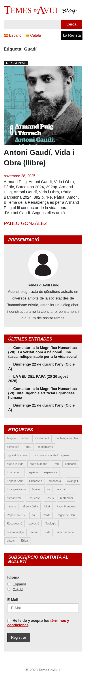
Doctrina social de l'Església (51, 455)
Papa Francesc (66, 506)
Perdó (46, 515)
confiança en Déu (67, 438)
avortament (42, 438)
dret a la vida (15, 464)
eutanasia (55, 481)
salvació (33, 523)
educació (71, 464)
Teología (50, 523)
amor (25, 438)
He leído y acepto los (38, 622)
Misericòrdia (30, 506)
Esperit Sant (15, 481)
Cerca (71, 24)
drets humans (38, 464)
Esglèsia (32, 472)
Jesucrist (34, 498)
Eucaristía (35, 481)
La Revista (72, 35)
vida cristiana (65, 532)
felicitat (61, 489)
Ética (24, 540)
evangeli (72, 481)
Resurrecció (14, 523)
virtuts (11, 540)
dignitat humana (17, 455)
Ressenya (16, 63)
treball (34, 532)
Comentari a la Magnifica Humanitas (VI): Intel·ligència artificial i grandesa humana (42, 393)
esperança (50, 472)
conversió (13, 446)
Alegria (11, 438)
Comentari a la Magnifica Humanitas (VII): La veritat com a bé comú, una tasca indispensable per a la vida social (42, 352)
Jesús (50, 498)
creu (28, 446)
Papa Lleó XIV (16, 515)
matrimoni (66, 498)
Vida (47, 532)
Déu (56, 464)
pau (34, 515)
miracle (11, 506)
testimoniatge (15, 532)
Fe (48, 489)
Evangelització (16, 489)
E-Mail (12, 600)
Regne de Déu (66, 515)
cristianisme (45, 446)
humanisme (14, 498)
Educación (13, 472)
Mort (47, 506)
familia (36, 489)
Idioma (13, 577)
